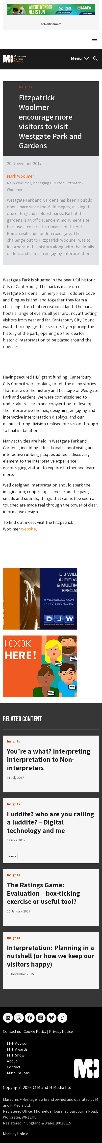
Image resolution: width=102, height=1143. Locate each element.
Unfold (22, 1133)
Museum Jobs (18, 1073)
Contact (13, 1067)
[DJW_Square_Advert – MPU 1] (40, 598)
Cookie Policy (35, 1031)
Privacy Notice (61, 1031)
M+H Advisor (17, 1043)
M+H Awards (17, 1049)
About (12, 1061)
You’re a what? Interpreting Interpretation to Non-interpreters (48, 759)
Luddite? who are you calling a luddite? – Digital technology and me (50, 822)
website (28, 529)
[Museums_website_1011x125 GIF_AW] (51, 9)
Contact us (12, 1031)
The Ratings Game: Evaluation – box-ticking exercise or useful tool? (43, 893)
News (12, 856)
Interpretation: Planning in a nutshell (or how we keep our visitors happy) (50, 956)
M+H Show (15, 1055)
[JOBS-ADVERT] (40, 666)
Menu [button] (76, 58)
